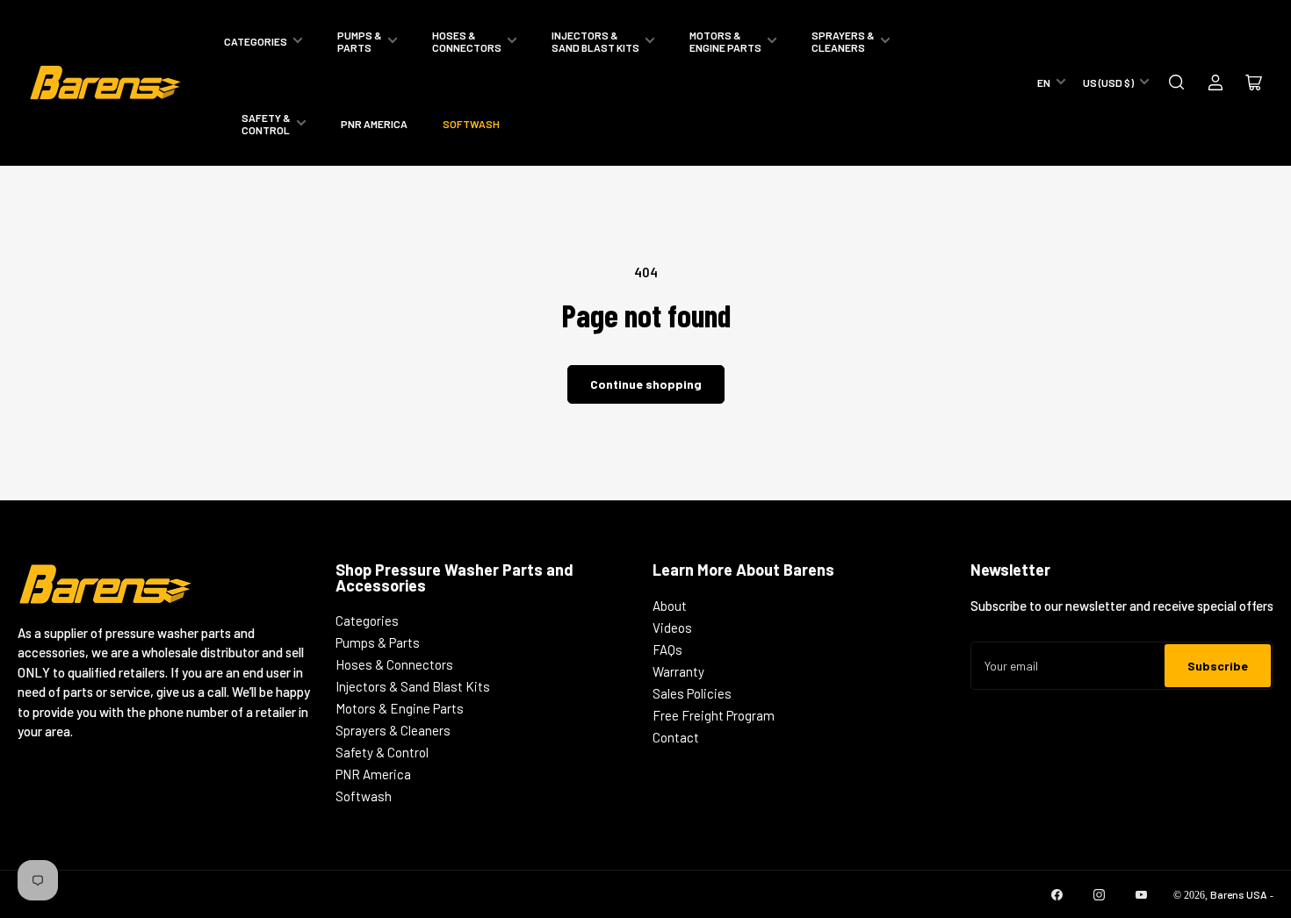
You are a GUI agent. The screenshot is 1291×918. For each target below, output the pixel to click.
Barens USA (1238, 894)
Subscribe (1217, 665)
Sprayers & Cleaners (843, 41)
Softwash (471, 124)
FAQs (667, 649)
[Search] (1177, 82)
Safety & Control (266, 123)
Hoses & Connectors (466, 41)
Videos (672, 627)
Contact (676, 737)
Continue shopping (646, 384)
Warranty (678, 671)
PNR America (374, 124)
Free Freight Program (714, 715)
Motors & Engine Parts (725, 41)
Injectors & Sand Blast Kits (595, 41)
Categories (255, 41)
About (670, 605)
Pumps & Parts (359, 41)
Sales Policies (692, 693)
